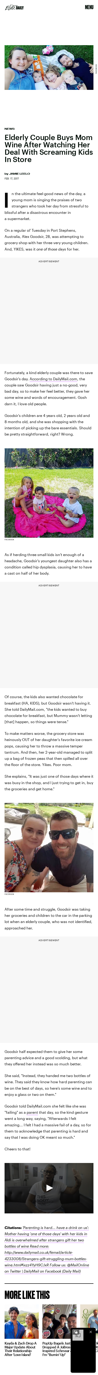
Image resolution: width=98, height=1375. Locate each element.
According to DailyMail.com (53, 379)
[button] (49, 1188)
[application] (49, 1188)
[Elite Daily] (14, 7)
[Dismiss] (90, 1332)
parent (32, 1112)
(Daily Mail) (71, 1271)
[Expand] (75, 1332)
